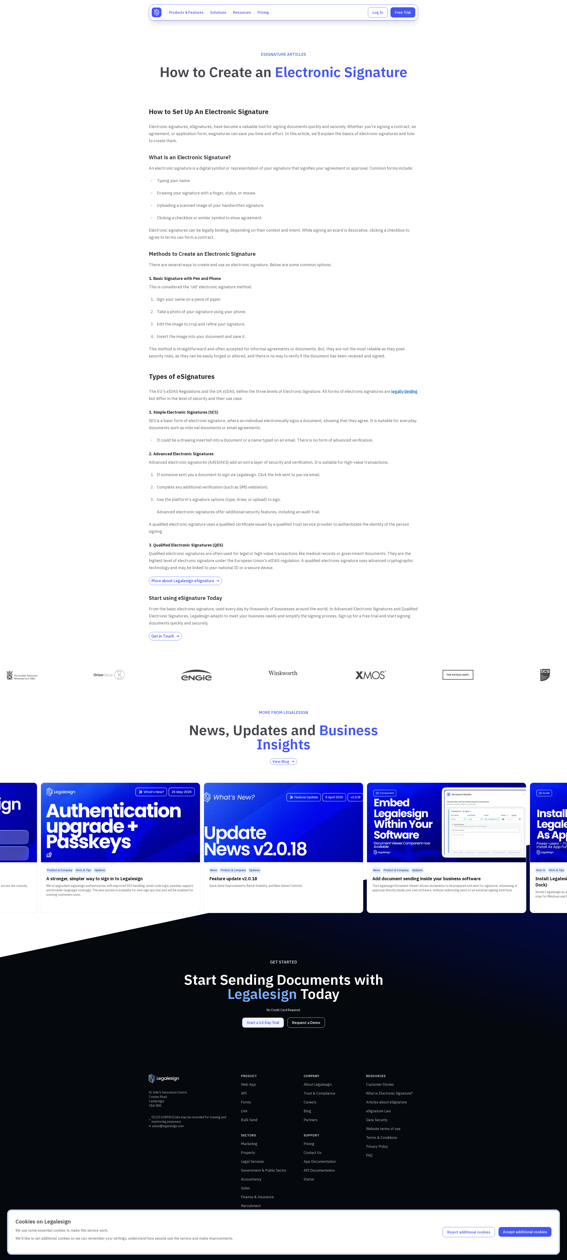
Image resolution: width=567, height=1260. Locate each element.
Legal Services (252, 1161)
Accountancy (251, 1179)
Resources (242, 12)
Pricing (263, 12)
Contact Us (313, 1152)
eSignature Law (378, 1111)
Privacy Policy (377, 1146)
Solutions (218, 12)
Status (309, 1179)
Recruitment (251, 1206)
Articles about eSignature (386, 1102)
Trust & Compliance (319, 1093)
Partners (311, 1120)
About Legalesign (318, 1084)
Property (248, 1152)
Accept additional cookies (525, 1232)
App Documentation (320, 1161)
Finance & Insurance (257, 1197)
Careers (310, 1102)
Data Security (377, 1120)
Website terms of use (383, 1128)
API (244, 1093)
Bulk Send (249, 1120)
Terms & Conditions (381, 1137)
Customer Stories (380, 1084)
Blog (307, 1111)
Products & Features (186, 12)
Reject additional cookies (468, 1232)
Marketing (249, 1144)
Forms (246, 1102)
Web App (248, 1084)
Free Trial (403, 12)
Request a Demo (306, 1022)
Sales (245, 1188)
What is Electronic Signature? (389, 1093)
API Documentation (319, 1170)
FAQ (369, 1155)
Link (244, 1111)
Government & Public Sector (263, 1170)
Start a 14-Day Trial (263, 1022)
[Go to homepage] (156, 12)
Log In (378, 12)
